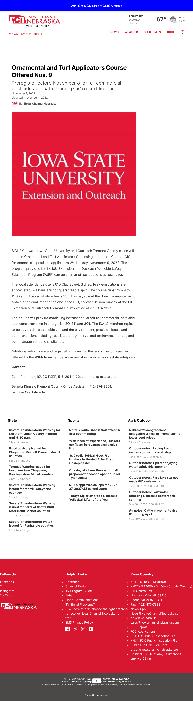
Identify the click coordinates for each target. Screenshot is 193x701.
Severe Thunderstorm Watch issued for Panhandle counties (31, 523)
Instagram (7, 591)
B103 (170, 31)
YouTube (6, 595)
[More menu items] (181, 32)
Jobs (68, 595)
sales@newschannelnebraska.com (155, 622)
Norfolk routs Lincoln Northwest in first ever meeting (94, 432)
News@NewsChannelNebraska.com (156, 613)
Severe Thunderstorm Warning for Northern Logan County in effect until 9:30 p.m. (34, 433)
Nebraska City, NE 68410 (148, 595)
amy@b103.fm (141, 658)
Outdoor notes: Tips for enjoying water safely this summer (153, 464)
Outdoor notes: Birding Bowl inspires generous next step (150, 450)
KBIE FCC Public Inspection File (153, 636)
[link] (36, 436)
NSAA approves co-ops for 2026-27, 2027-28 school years (94, 486)
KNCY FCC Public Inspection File (154, 640)
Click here (72, 609)
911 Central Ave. (142, 591)
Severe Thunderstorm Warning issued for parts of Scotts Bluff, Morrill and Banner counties (32, 507)
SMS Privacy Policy (79, 622)
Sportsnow (152, 31)
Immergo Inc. (102, 695)
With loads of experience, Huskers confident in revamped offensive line (94, 444)
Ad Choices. (145, 684)
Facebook (7, 582)
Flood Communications (81, 600)
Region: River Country (23, 34)
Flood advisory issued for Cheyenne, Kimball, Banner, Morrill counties (34, 452)
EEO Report (139, 627)
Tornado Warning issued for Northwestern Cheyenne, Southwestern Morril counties (31, 470)
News (114, 31)
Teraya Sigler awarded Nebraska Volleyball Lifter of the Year (93, 497)
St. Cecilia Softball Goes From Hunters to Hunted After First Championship (91, 459)
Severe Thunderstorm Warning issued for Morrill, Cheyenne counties (32, 488)
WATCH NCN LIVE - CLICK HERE (96, 6)
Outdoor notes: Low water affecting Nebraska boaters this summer (152, 495)
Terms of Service (127, 684)
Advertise (72, 582)
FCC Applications (143, 631)
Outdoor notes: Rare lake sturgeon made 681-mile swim (155, 479)
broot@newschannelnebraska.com (155, 649)
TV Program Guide (78, 591)
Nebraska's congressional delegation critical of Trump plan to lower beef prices (154, 433)
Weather (131, 31)
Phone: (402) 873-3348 (147, 600)
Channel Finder (76, 586)
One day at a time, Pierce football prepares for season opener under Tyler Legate (94, 474)
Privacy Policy (112, 684)
